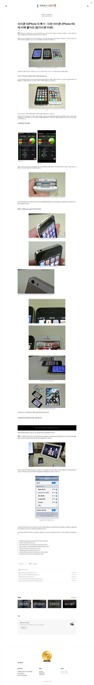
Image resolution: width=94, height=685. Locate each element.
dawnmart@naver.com (47, 16)
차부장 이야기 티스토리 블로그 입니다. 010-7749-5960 (32, 624)
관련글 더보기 (73, 597)
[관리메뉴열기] (91, 2)
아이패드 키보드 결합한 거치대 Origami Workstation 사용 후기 (30, 580)
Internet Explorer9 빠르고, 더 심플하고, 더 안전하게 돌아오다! (30, 578)
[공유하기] (23, 564)
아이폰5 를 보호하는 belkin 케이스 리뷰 (25, 576)
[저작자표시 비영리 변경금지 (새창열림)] (35, 563)
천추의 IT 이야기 (24, 623)
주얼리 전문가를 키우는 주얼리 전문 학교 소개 (26, 572)
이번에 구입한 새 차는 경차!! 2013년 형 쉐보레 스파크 (28, 574)
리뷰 (19, 569)
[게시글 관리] (25, 564)
